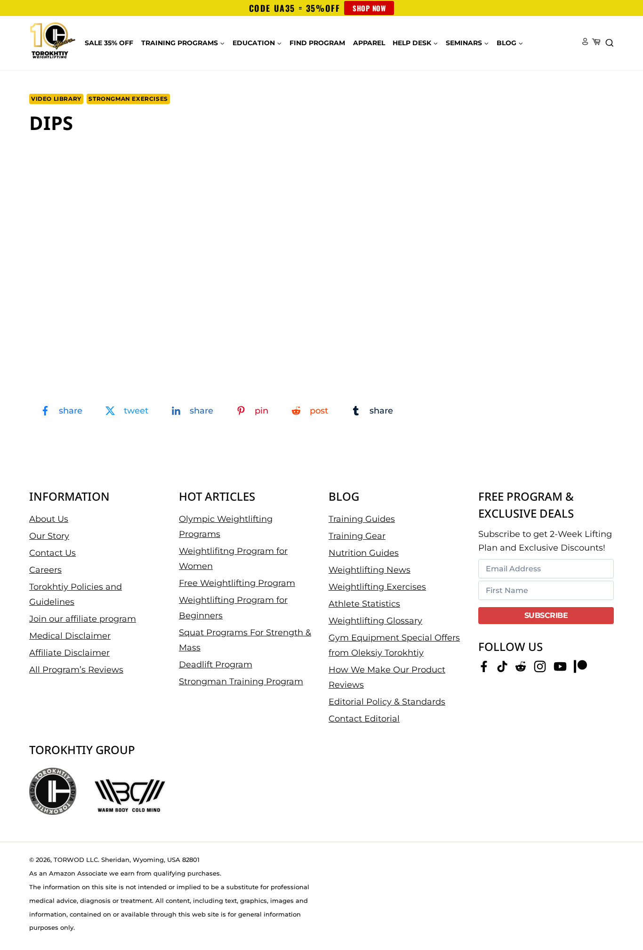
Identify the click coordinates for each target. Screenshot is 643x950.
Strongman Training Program (241, 681)
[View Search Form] (609, 43)
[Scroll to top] (620, 912)
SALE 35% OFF (109, 43)
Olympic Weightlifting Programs (226, 526)
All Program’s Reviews (76, 670)
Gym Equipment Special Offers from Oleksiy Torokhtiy (394, 645)
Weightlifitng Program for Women (233, 558)
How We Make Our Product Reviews (387, 677)
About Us (48, 519)
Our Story (49, 536)
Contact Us (52, 553)
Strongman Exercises (128, 98)
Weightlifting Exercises (377, 587)
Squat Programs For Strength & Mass (245, 640)
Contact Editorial (364, 719)
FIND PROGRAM (317, 43)
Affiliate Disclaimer (69, 653)
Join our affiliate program (82, 619)
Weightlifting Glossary (375, 621)
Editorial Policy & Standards (387, 702)
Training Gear (357, 536)
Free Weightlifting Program (237, 583)
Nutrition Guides (364, 553)
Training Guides (362, 519)
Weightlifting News (369, 570)
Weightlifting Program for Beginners (233, 607)
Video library (56, 98)
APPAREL (369, 43)
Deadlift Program (215, 664)
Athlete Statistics (364, 604)
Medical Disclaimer (70, 636)
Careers (45, 570)
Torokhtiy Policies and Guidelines (75, 594)
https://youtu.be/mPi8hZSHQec (75, 156)
